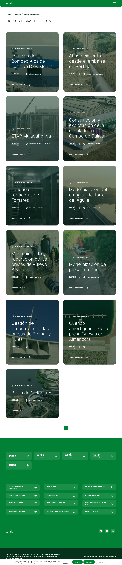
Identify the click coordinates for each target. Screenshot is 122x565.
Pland (95, 556)
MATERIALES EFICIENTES (92, 495)
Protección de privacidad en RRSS (17, 556)
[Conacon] (75, 456)
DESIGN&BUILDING (52, 495)
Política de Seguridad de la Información (43, 556)
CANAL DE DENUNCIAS (92, 511)
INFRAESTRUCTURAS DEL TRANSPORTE (16, 487)
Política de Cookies (38, 554)
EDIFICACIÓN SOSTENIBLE (16, 503)
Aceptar (77, 562)
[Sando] (13, 2)
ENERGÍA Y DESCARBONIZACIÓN (18, 511)
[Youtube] (107, 531)
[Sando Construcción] (47, 456)
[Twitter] (113, 531)
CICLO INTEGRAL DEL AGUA (17, 495)
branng (113, 556)
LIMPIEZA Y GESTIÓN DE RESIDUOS (95, 487)
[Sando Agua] (103, 456)
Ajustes (101, 562)
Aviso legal (10, 554)
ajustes (65, 563)
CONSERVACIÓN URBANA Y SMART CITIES (95, 503)
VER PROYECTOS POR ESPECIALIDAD (58, 511)
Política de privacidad (22, 554)
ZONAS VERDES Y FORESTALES (56, 503)
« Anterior (56, 428)
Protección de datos (52, 554)
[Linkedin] (101, 531)
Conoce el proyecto (18, 84)
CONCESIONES (51, 487)
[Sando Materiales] (19, 465)
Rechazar (89, 562)
